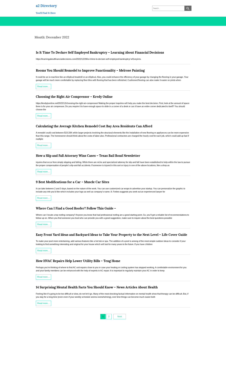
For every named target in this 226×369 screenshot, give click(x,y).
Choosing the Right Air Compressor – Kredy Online (74, 97)
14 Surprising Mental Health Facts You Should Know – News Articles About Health (97, 287)
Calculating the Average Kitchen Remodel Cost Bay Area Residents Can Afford (94, 126)
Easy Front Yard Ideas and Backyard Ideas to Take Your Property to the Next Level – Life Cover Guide (111, 235)
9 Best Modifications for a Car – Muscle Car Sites (72, 182)
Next (119, 316)
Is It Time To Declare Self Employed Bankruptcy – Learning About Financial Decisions (100, 52)
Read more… (43, 86)
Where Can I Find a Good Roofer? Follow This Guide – (76, 208)
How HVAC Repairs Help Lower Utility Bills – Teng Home (78, 261)
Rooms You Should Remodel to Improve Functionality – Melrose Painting (90, 70)
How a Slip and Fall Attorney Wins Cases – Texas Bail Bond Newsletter (88, 156)
